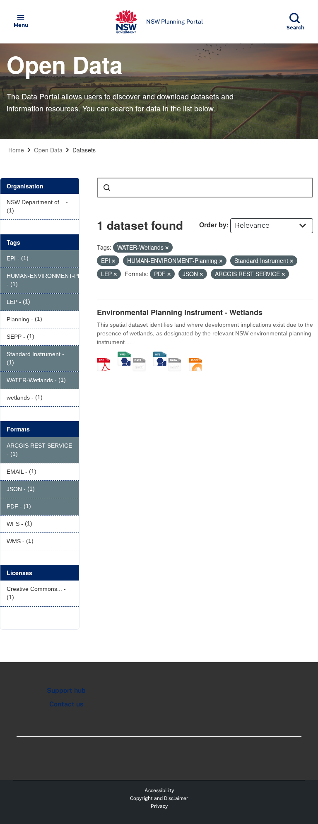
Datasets (84, 150)
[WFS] (159, 356)
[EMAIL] (177, 356)
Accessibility (159, 790)
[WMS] (124, 356)
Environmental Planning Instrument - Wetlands (180, 312)
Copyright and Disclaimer (159, 798)
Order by (212, 224)
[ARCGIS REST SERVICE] (142, 356)
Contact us (66, 704)
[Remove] (167, 247)
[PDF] (106, 356)
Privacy (159, 806)
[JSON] (198, 356)
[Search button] (107, 188)
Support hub (66, 690)
